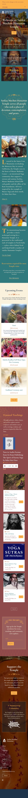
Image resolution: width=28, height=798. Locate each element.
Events (4, 763)
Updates (4, 759)
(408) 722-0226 (5, 767)
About (4, 746)
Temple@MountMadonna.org (6, 771)
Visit (3, 755)
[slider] (8, 466)
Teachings (5, 750)
